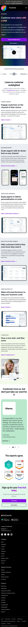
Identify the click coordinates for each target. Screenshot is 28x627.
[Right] (18, 447)
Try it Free (14, 500)
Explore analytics (5, 307)
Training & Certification (6, 572)
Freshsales (3, 602)
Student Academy (5, 576)
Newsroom (3, 560)
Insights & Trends (4, 558)
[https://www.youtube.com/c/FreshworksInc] (11, 534)
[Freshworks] (14, 515)
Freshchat (3, 600)
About (2, 542)
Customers (3, 551)
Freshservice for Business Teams (8, 593)
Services (3, 574)
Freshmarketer (4, 607)
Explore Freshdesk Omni (7, 355)
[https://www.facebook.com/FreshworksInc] (8, 534)
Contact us (3, 528)
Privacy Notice (7, 618)
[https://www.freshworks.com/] (3, 8)
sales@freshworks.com (6, 530)
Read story (5, 441)
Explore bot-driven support (8, 165)
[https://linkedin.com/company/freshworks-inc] (2, 534)
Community (3, 579)
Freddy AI (3, 611)
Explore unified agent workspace (9, 213)
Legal (2, 618)
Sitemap (8, 623)
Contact (2, 563)
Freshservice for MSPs (6, 590)
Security (18, 621)
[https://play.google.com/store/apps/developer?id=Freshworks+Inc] (5, 520)
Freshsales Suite (4, 604)
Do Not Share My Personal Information (8, 621)
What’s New (3, 586)
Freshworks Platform (5, 609)
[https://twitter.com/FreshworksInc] (5, 534)
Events (2, 556)
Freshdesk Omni (11, 90)
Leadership (3, 544)
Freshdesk (3, 597)
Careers (2, 549)
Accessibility (23, 621)
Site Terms (14, 618)
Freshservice (3, 588)
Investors (3, 546)
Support (2, 569)
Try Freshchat (13, 43)
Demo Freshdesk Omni (14, 39)
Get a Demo (14, 505)
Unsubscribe (3, 623)
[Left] (9, 447)
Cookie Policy (19, 618)
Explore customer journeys (8, 261)
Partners (3, 553)
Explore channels (5, 120)
